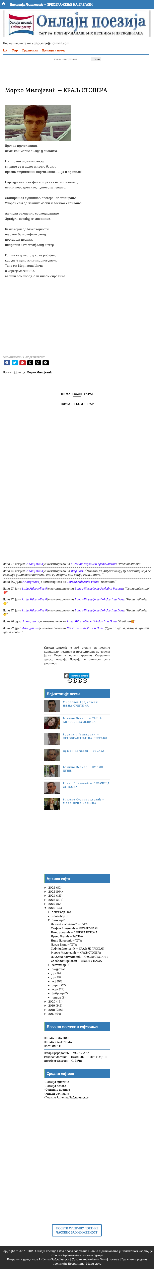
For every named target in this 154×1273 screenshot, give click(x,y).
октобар (57, 920)
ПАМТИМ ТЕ (52, 1046)
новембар (59, 916)
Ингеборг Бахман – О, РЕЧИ (63, 1061)
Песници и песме (53, 50)
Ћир (15, 50)
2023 (52, 900)
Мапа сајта (93, 1263)
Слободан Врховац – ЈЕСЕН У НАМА (76, 961)
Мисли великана (57, 1093)
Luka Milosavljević (34, 588)
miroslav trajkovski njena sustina (93, 564)
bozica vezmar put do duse (85, 628)
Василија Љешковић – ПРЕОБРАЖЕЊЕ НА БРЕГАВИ (51, 4)
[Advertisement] (74, 73)
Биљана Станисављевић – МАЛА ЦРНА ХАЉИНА (84, 801)
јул (54, 973)
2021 (52, 908)
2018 (52, 1010)
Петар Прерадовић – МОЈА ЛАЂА (66, 1053)
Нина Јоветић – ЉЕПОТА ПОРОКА (74, 932)
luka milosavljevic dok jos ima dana (99, 599)
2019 (52, 1005)
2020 (52, 1001)
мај (54, 981)
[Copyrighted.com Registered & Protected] (76, 675)
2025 (52, 891)
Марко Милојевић (39, 372)
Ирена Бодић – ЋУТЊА (67, 936)
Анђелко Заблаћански (54, 1259)
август (56, 969)
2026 (52, 887)
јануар (57, 997)
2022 (52, 904)
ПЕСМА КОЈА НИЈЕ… (58, 1038)
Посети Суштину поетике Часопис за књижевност (77, 1230)
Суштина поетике (58, 1089)
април (56, 985)
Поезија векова (56, 1086)
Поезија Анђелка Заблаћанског (67, 1097)
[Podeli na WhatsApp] (30, 362)
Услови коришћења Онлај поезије (95, 1259)
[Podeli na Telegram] (46, 362)
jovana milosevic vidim (82, 582)
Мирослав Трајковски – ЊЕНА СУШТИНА (82, 703)
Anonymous (34, 564)
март (55, 989)
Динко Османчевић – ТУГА (69, 924)
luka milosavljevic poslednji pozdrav (99, 588)
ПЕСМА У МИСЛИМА (58, 1042)
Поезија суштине (57, 1082)
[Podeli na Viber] (38, 362)
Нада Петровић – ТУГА (66, 940)
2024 (52, 895)
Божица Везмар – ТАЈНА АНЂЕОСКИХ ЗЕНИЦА (82, 720)
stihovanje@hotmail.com (50, 43)
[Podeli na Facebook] (7, 362)
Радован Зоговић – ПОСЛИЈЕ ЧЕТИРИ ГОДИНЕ (75, 1057)
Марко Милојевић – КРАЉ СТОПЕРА (76, 952)
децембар (59, 912)
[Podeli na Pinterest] (22, 362)
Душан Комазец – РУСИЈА (83, 750)
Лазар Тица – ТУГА (64, 944)
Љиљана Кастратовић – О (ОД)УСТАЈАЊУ (79, 957)
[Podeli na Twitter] (15, 362)
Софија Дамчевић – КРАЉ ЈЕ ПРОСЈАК (77, 948)
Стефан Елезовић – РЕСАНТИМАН (74, 928)
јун (54, 977)
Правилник (30, 50)
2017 (51, 1014)
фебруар (58, 993)
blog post (77, 571)
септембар (59, 965)
